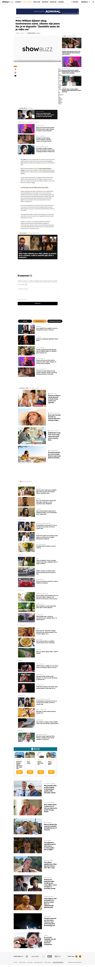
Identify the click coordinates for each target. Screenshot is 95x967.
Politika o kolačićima (47, 962)
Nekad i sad (36, 2)
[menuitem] (93, 2)
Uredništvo (16, 962)
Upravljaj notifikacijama (59, 962)
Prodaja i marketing (22, 962)
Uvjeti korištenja (30, 962)
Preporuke (45, 2)
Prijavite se (37, 303)
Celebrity (18, 2)
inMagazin (53, 2)
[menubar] (93, 2)
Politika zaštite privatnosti (38, 962)
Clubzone (61, 2)
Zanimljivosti (27, 2)
